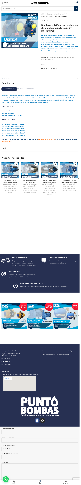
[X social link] (49, 68)
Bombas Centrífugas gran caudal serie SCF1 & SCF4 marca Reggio (69, 182)
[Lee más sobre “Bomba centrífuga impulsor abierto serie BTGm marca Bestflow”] (16, 164)
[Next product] (47, 21)
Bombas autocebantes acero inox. (49, 191)
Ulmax (43, 64)
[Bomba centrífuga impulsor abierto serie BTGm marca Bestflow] (10, 170)
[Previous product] (42, 21)
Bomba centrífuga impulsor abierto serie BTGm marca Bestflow (10, 182)
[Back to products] (45, 21)
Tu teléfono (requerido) (8, 446)
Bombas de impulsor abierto (10, 191)
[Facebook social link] (46, 68)
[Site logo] (40, 3)
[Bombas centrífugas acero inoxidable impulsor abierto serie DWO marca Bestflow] (30, 170)
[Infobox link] (20, 262)
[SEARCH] (76, 8)
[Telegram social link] (56, 68)
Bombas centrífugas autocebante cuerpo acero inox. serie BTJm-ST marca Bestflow (49, 183)
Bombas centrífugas (47, 16)
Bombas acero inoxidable (30, 190)
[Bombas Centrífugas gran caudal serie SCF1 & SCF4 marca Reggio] (69, 170)
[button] (79, 179)
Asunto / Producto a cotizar (9, 454)
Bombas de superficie (59, 14)
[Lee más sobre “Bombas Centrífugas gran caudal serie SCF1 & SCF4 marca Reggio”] (75, 164)
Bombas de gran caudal (69, 190)
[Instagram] (42, 420)
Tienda (49, 14)
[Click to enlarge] (5, 44)
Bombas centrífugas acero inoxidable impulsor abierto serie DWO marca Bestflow (30, 183)
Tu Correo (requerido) (7, 437)
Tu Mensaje (4, 462)
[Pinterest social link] (51, 68)
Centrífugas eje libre (61, 16)
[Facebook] (37, 420)
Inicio (42, 14)
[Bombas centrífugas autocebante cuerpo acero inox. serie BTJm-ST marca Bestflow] (49, 170)
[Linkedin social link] (54, 68)
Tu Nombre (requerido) (8, 429)
